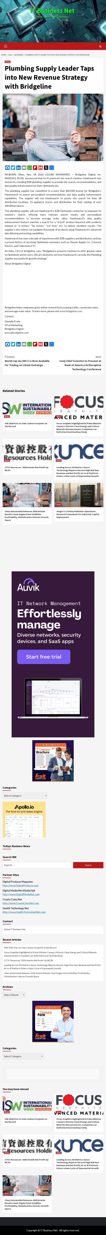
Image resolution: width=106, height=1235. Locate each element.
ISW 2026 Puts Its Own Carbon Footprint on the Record (30, 947)
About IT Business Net (15, 929)
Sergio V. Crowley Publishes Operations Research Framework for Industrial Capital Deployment (77, 514)
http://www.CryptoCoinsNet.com (21, 903)
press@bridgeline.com (17, 332)
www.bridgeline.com (71, 311)
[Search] (100, 46)
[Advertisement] (53, 27)
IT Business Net (52, 10)
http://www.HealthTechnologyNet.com (24, 911)
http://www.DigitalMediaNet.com (21, 894)
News (8, 62)
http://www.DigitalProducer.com (20, 885)
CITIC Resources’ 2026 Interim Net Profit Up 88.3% (28, 960)
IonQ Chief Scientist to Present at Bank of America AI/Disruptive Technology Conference (80, 363)
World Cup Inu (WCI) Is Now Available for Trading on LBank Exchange (27, 361)
